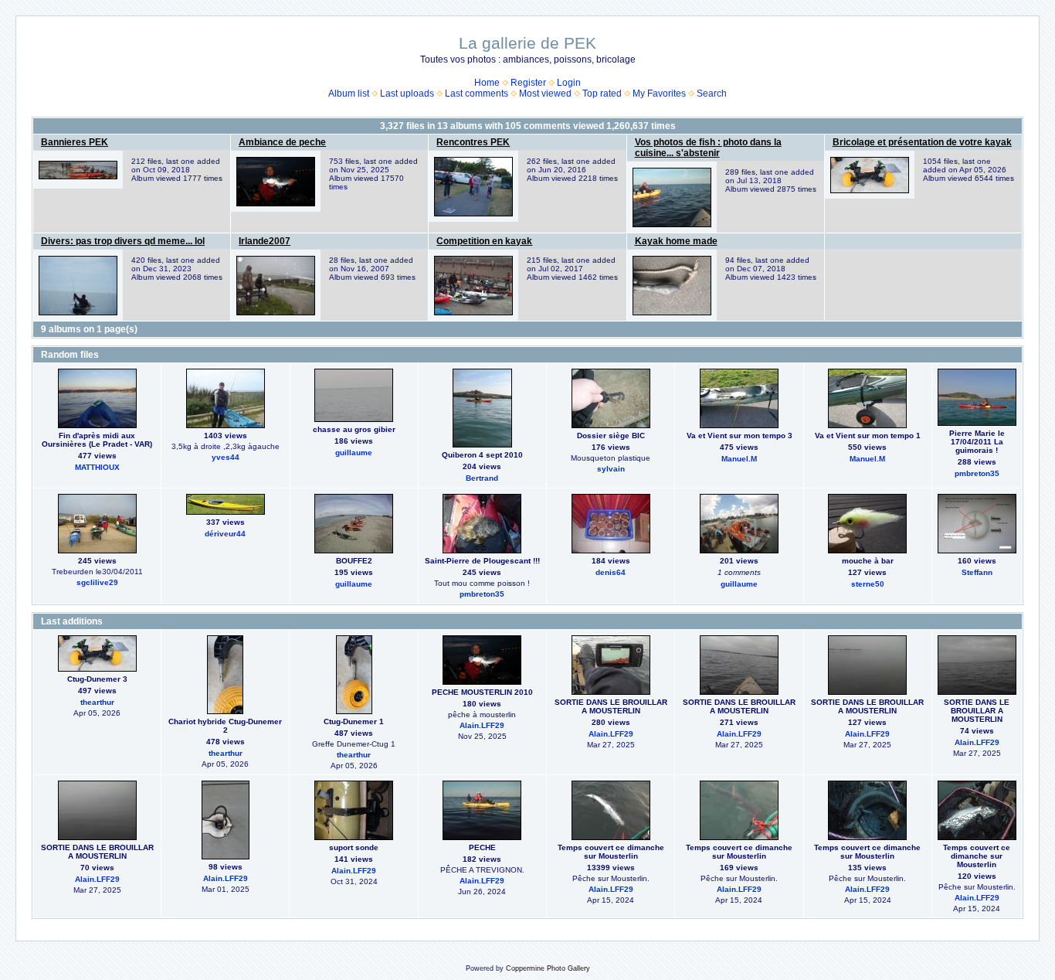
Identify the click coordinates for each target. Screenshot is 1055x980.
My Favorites (659, 93)
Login (569, 82)
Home (487, 82)
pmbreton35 (977, 473)
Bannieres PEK (74, 142)
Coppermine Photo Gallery (548, 968)
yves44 (225, 457)
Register (528, 82)
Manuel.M (739, 458)
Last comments (476, 93)
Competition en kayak (484, 241)
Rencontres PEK (473, 142)
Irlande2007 (264, 241)
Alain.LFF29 (482, 725)
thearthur (97, 702)
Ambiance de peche (282, 142)
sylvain (611, 468)
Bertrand (482, 478)
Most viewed (545, 93)
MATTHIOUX (97, 467)
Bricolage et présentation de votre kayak (922, 142)
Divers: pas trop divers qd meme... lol (123, 241)
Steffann (977, 572)
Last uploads (407, 93)
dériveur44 (225, 533)
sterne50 (867, 584)
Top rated (602, 93)
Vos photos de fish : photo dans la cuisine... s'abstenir (708, 147)
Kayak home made (676, 241)
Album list (348, 93)
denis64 (610, 572)
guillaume (353, 452)
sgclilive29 (97, 582)
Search (712, 93)
